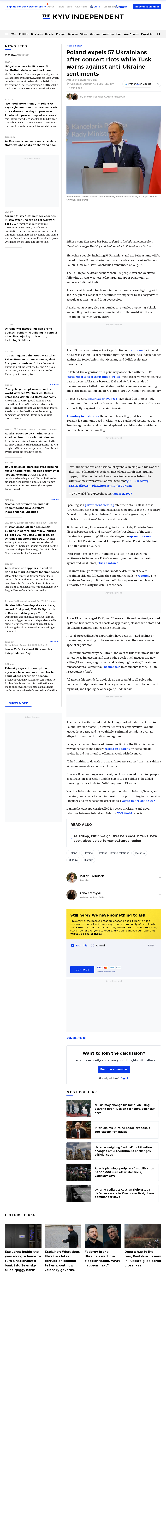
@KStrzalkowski (79, 485)
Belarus (140, 853)
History (88, 860)
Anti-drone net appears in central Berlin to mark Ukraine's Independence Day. (32, 572)
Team (60, 7)
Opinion (73, 34)
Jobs (69, 7)
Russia (49, 34)
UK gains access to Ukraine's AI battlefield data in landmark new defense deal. (28, 70)
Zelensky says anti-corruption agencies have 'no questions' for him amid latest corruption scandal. (30, 672)
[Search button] (158, 34)
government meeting (99, 505)
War (14, 34)
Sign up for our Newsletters (26, 6)
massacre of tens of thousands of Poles (93, 376)
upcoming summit (141, 536)
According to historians (82, 416)
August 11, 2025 (122, 493)
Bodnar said (112, 667)
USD (151, 945)
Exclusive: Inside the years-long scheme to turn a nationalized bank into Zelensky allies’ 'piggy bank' (23, 1261)
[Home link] (83, 16)
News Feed (74, 45)
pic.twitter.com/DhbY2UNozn (112, 485)
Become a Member (147, 6)
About (50, 7)
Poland (73, 853)
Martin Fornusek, (95, 96)
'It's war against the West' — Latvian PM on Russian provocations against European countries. (30, 359)
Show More (18, 703)
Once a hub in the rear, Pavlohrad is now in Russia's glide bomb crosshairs (142, 1258)
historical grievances (102, 398)
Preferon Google (139, 84)
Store (97, 7)
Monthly (82, 945)
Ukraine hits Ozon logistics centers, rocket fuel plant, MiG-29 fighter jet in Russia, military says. (31, 609)
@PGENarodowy (137, 481)
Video (84, 34)
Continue (82, 969)
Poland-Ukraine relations (114, 853)
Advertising (81, 7)
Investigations (111, 34)
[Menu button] (6, 33)
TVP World (124, 813)
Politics (24, 34)
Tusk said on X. (108, 563)
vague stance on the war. (138, 800)
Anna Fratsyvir (115, 96)
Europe (60, 34)
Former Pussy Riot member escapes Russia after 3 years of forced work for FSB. (30, 220)
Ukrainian (135, 350)
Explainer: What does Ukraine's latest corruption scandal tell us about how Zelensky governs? (62, 1261)
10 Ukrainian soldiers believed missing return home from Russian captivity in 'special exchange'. (32, 470)
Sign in (125, 1078)
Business (37, 34)
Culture (95, 34)
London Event (111, 7)
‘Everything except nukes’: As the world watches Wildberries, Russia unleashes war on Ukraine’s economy (30, 393)
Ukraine (88, 853)
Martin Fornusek (91, 876)
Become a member (114, 1069)
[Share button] (158, 84)
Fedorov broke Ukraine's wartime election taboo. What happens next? (102, 1258)
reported (143, 575)
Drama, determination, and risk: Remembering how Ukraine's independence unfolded (27, 508)
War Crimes (131, 34)
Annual (100, 945)
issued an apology (117, 748)
